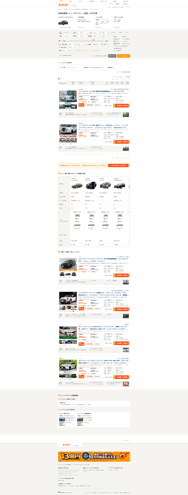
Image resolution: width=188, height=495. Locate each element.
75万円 (72, 196)
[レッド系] (79, 50)
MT (126, 32)
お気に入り (126, 3)
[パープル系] (96, 50)
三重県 (63, 480)
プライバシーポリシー (88, 492)
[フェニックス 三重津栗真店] (126, 150)
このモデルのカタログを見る (65, 27)
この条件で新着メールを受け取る (101, 55)
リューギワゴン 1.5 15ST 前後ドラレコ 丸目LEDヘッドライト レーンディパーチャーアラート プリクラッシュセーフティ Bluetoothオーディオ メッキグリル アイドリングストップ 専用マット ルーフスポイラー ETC (104, 126)
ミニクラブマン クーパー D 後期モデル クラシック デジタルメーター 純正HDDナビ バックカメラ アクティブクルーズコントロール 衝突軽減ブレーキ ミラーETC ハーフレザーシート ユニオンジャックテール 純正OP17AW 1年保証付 (104, 294)
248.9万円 (87, 196)
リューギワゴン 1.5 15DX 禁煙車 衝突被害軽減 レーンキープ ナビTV (101, 91)
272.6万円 (102, 196)
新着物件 (115, 36)
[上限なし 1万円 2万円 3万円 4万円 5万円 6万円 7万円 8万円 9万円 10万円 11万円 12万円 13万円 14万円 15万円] (80, 44)
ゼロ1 (67, 471)
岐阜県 (59, 480)
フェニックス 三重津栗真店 (70, 147)
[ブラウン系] (86, 50)
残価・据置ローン (104, 44)
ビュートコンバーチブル (62, 475)
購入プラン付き (125, 43)
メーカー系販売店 (125, 39)
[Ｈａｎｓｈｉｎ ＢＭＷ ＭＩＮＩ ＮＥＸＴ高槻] (126, 317)
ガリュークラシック (61, 471)
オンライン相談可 (116, 50)
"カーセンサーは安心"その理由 (102, 492)
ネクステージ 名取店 (69, 382)
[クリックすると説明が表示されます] (61, 40)
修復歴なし (115, 41)
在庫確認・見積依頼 (120, 105)
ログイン (111, 3)
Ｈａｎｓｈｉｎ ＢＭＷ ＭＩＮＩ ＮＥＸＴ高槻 (75, 314)
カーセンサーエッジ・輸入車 (74, 485)
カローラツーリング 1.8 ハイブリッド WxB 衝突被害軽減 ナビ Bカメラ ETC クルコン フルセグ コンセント (104, 260)
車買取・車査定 (82, 485)
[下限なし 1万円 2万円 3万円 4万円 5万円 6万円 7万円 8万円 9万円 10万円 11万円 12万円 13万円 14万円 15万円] (71, 44)
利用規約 (94, 492)
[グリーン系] (84, 50)
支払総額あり (116, 39)
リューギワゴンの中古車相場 (65, 464)
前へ (123, 79)
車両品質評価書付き (116, 43)
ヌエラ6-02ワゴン (61, 473)
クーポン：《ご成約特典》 (112, 280)
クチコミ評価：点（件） (96, 113)
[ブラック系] (69, 50)
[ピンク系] (94, 50)
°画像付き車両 (117, 48)
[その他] (99, 50)
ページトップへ (125, 440)
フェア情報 (109, 314)
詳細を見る (97, 104)
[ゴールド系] (74, 50)
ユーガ (74, 475)
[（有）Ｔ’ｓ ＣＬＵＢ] (126, 351)
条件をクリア (112, 55)
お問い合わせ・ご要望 (117, 492)
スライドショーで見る (118, 76)
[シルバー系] (76, 50)
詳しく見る (81, 27)
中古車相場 (128, 76)
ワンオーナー (85, 471)
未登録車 (124, 36)
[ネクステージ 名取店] (126, 385)
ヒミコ (66, 473)
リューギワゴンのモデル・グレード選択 (81, 464)
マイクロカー (69, 475)
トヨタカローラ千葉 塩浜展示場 (71, 280)
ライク (78, 475)
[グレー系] (71, 50)
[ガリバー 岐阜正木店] (126, 116)
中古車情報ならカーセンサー (63, 485)
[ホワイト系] (66, 50)
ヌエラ (70, 471)
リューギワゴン (66, 32)
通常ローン (96, 44)
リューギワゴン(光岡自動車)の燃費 (123, 72)
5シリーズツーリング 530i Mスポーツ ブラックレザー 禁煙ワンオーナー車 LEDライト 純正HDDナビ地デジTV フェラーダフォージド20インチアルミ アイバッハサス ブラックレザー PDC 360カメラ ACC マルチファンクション (103, 328)
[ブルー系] (81, 50)
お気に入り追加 (108, 105)
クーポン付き (125, 41)
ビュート (70, 473)
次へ (127, 79)
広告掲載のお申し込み (126, 492)
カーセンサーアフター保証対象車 (120, 46)
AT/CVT (120, 32)
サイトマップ (128, 7)
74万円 (115, 196)
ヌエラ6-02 (74, 471)
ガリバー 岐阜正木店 (69, 113)
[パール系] (64, 50)
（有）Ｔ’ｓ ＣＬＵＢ (69, 348)
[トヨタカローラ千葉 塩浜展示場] (126, 284)
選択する (82, 33)
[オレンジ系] (91, 50)
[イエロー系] (89, 50)
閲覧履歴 (117, 3)
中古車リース (89, 485)
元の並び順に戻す (62, 83)
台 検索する (124, 56)
